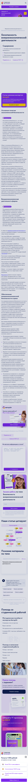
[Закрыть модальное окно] (26, 757)
